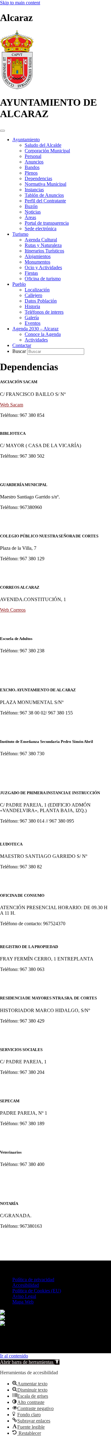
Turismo (20, 234)
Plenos (31, 173)
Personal (33, 156)
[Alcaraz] (17, 87)
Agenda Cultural (41, 239)
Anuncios (34, 161)
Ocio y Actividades (43, 267)
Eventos (32, 323)
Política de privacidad (33, 1279)
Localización (37, 289)
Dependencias (38, 178)
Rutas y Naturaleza (43, 245)
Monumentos (37, 262)
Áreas (30, 217)
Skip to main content (20, 2)
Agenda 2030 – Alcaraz (35, 328)
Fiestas (31, 273)
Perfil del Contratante (45, 200)
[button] (30, 1362)
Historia (32, 306)
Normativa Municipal (45, 184)
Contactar (21, 345)
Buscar (19, 351)
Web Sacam (11, 404)
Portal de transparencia (47, 223)
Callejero (33, 295)
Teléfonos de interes (44, 312)
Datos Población (41, 300)
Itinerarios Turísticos (44, 250)
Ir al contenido (14, 1355)
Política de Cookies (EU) (36, 1290)
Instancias (34, 189)
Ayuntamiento (26, 139)
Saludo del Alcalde (43, 145)
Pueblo (19, 284)
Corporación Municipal (47, 150)
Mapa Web (23, 1301)
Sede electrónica (40, 228)
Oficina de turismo (43, 278)
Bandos (32, 167)
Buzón (31, 206)
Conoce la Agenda (43, 334)
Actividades (36, 339)
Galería (32, 317)
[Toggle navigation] (2, 131)
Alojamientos (38, 256)
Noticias (33, 211)
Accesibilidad (25, 1285)
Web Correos (13, 609)
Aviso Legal (24, 1296)
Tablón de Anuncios (44, 195)
